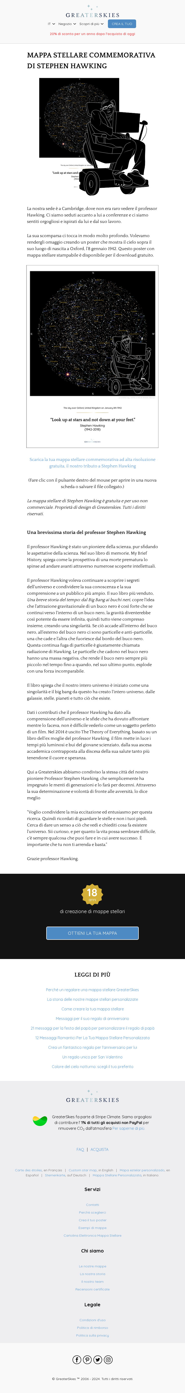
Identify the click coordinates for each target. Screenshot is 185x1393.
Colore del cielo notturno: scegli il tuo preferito (92, 1066)
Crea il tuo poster (92, 1220)
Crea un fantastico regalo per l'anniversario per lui (92, 1047)
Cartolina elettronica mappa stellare (92, 1235)
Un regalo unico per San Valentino (92, 1057)
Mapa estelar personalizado (142, 1170)
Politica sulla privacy (92, 1335)
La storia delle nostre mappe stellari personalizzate (92, 999)
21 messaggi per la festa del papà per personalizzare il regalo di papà (92, 1028)
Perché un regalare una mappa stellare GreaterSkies (92, 989)
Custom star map (83, 1170)
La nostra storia (92, 1274)
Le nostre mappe (92, 1266)
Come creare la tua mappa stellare (92, 1009)
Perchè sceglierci (92, 1212)
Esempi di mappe (92, 1228)
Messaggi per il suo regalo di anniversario (92, 1018)
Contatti (92, 1205)
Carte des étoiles (28, 1170)
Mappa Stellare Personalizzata (117, 1175)
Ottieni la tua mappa (92, 933)
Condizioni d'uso (92, 1320)
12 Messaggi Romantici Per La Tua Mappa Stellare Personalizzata (92, 1037)
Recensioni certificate (92, 1289)
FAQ (81, 1149)
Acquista (99, 1149)
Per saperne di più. (128, 1128)
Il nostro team (92, 1281)
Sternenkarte (55, 1175)
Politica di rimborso (92, 1328)
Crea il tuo (122, 24)
